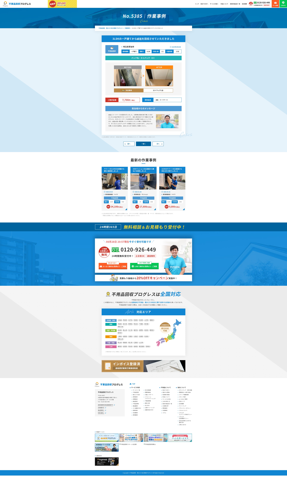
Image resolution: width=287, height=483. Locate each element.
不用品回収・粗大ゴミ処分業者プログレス (141, 473)
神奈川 (120, 327)
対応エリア (182, 401)
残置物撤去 (148, 392)
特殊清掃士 (101, 413)
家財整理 (135, 415)
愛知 (120, 333)
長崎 (136, 346)
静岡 (152, 330)
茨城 (120, 324)
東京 (146, 324)
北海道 (120, 320)
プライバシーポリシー (185, 408)
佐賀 (125, 346)
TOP (133, 384)
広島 (136, 342)
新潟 (120, 330)
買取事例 (165, 408)
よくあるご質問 (183, 399)
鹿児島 (141, 346)
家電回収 (135, 399)
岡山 (120, 342)
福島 (152, 320)
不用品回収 (136, 392)
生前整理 (135, 412)
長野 (141, 330)
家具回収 (135, 397)
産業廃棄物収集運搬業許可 (105, 405)
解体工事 (147, 403)
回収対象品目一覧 (235, 4)
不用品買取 (136, 403)
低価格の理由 (166, 394)
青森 (125, 320)
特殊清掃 (135, 410)
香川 (130, 342)
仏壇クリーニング (149, 407)
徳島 (125, 342)
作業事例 (165, 410)
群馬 (130, 324)
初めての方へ (204, 4)
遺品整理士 (101, 410)
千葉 (141, 324)
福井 (136, 330)
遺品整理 (135, 406)
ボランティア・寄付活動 (185, 390)
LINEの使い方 (166, 401)
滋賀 (125, 336)
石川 (130, 330)
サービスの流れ (167, 399)
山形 (146, 320)
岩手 (130, 320)
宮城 (136, 320)
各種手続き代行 (149, 410)
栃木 (125, 324)
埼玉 (136, 324)
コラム (164, 412)
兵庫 (141, 336)
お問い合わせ (182, 424)
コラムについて (183, 410)
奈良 (146, 336)
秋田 (141, 320)
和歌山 (120, 339)
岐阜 (146, 330)
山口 (141, 342)
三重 (120, 336)
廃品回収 (135, 401)
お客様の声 (165, 406)
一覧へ (143, 144)
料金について (224, 4)
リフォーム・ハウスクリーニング (150, 397)
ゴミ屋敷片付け (137, 408)
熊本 (130, 346)
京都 (130, 336)
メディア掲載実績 (184, 394)
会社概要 (244, 4)
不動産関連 (148, 401)
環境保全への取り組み (185, 392)
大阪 (136, 336)
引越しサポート (149, 394)
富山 (125, 330)
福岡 (120, 346)
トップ (197, 4)
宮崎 (148, 346)
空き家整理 (148, 390)
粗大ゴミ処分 (136, 394)
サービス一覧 (136, 390)
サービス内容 (214, 4)
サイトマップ (182, 406)
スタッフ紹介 (182, 397)
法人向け (147, 405)
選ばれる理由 (166, 392)
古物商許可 (101, 407)
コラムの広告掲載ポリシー (183, 417)
